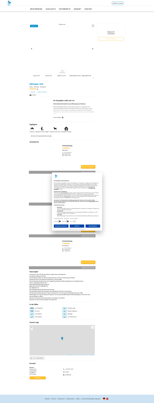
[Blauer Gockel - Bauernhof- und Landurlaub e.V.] (9, 3)
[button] (62, 338)
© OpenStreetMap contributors (82, 354)
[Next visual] (92, 48)
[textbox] (74, 110)
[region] (62, 340)
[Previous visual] (31, 48)
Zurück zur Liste (118, 3)
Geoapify (73, 354)
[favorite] (93, 25)
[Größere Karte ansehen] (92, 327)
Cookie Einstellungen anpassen (91, 399)
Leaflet (65, 354)
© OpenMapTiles (91, 354)
